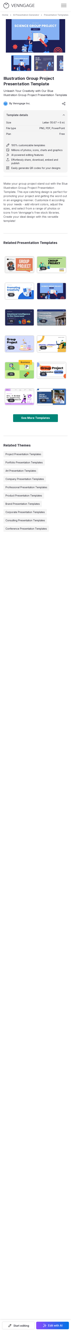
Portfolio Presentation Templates (24, 462)
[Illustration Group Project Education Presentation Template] (19, 397)
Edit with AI (55, 1325)
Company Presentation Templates (25, 479)
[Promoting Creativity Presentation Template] (19, 291)
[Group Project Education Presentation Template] (51, 370)
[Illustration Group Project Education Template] (19, 344)
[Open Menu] (64, 5)
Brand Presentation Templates (23, 503)
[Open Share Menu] (64, 103)
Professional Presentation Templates (26, 487)
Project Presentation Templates (23, 454)
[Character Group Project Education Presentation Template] (51, 265)
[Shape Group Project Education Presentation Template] (51, 344)
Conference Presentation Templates (26, 528)
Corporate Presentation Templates (25, 512)
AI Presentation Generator (26, 15)
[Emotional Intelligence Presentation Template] (19, 317)
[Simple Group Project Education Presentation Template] (51, 317)
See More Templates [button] (35, 418)
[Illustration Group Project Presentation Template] (51, 291)
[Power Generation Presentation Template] (19, 370)
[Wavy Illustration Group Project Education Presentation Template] (19, 265)
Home (5, 15)
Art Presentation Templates (21, 470)
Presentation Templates (56, 15)
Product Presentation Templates (24, 495)
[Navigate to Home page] (18, 5)
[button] (18, 1325)
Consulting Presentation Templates (25, 520)
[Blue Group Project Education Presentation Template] (51, 397)
